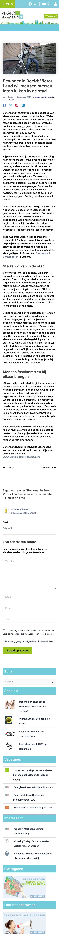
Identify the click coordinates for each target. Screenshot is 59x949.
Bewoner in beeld (38, 97)
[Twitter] (35, 4)
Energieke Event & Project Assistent (33, 787)
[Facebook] (30, 4)
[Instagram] (39, 4)
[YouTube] (44, 4)
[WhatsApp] (48, 4)
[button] (51, 16)
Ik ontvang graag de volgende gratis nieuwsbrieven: (30, 641)
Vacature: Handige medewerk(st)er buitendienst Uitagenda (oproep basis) (32, 775)
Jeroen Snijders (20, 509)
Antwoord (7, 528)
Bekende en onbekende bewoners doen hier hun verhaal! (32, 706)
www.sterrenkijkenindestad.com (21, 456)
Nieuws (5, 100)
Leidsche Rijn (49, 97)
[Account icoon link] (55, 4)
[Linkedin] (23, 105)
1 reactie (18, 100)
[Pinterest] (16, 105)
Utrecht (11, 100)
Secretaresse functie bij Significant (33, 807)
